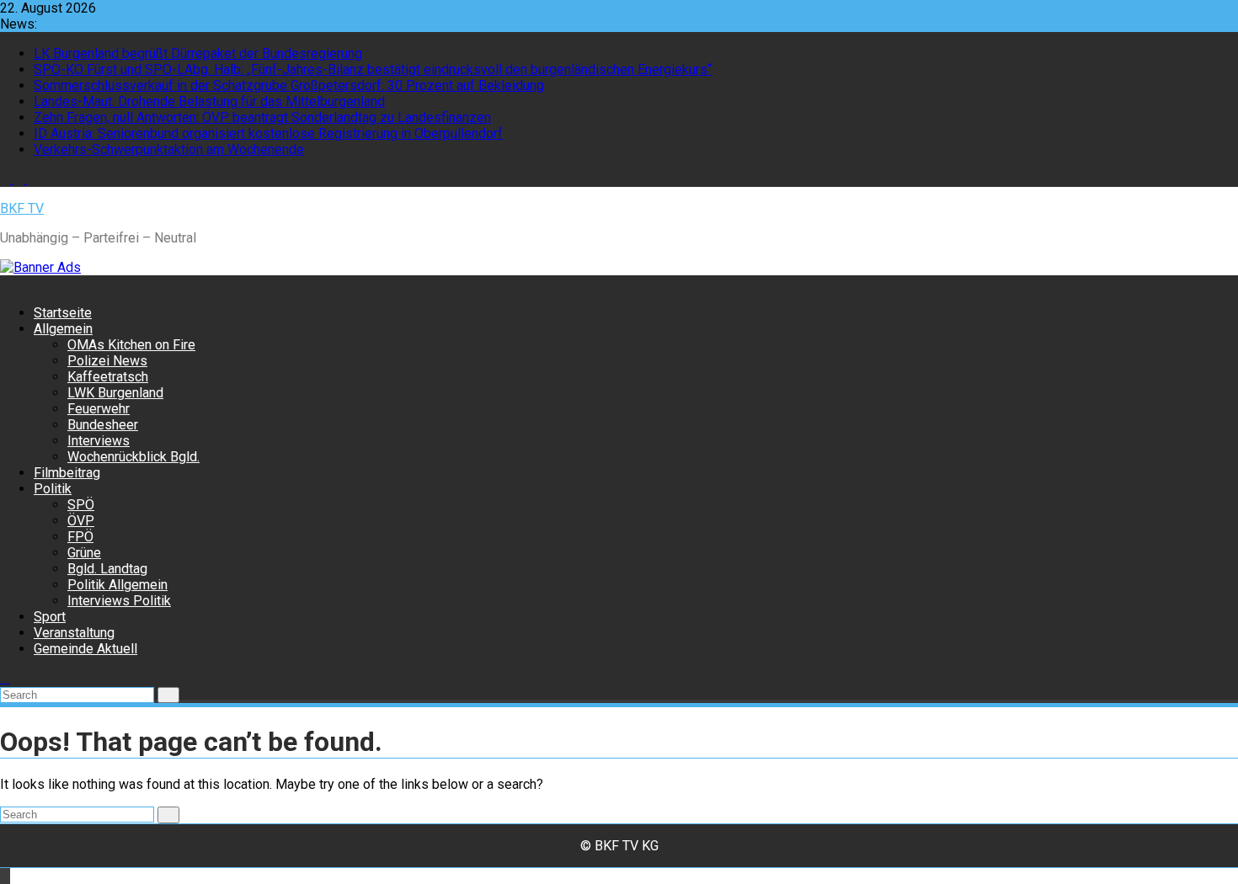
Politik (53, 489)
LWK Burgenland (115, 393)
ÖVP (80, 521)
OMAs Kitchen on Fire (131, 345)
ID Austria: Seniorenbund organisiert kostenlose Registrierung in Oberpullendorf (268, 133)
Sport (50, 617)
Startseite (63, 313)
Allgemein (63, 329)
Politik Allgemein (117, 585)
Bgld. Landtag (107, 569)
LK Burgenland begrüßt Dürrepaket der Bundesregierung (198, 53)
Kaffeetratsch (107, 377)
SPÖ (80, 505)
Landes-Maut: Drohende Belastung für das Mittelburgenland (209, 101)
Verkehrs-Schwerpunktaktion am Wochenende (169, 149)
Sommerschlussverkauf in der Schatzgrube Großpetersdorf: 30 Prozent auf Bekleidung (289, 85)
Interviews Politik (119, 601)
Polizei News (107, 361)
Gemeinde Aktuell (85, 649)
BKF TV (22, 208)
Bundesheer (102, 425)
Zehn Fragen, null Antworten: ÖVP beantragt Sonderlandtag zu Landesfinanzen (262, 117)
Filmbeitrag (67, 473)
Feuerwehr (98, 409)
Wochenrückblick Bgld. (133, 457)
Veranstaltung (74, 633)
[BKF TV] (5, 283)
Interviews (98, 441)
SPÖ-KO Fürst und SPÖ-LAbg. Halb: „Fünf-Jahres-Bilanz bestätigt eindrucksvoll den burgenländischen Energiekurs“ (373, 69)
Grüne (84, 553)
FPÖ (80, 537)
